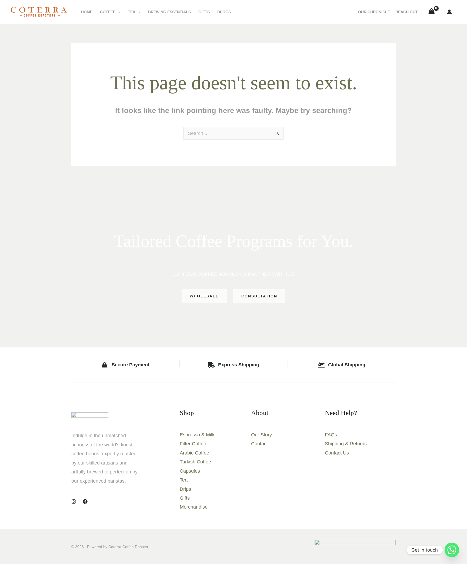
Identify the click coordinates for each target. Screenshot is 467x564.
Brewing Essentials (169, 12)
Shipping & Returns (346, 443)
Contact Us (337, 453)
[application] (117, 12)
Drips (185, 489)
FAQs (331, 434)
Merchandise (194, 507)
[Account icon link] (449, 11)
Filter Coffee (193, 443)
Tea (131, 12)
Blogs (224, 12)
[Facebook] (85, 501)
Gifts (204, 12)
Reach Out (406, 12)
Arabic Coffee (194, 453)
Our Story (261, 434)
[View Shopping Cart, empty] (431, 12)
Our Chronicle (374, 12)
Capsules (190, 471)
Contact (259, 443)
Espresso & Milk (197, 434)
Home (86, 12)
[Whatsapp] (452, 550)
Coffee (107, 12)
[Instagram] (73, 501)
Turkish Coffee (195, 462)
